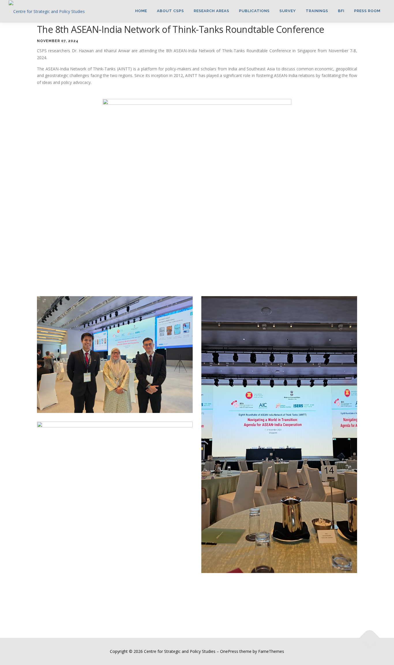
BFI (341, 11)
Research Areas (211, 11)
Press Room (367, 11)
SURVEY (287, 11)
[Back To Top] (369, 638)
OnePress (229, 651)
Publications (254, 11)
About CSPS (170, 11)
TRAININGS (317, 11)
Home (141, 11)
